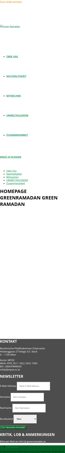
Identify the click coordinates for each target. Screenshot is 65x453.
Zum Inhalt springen (11, 1)
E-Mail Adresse (8, 385)
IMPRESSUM (12, 446)
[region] (32, 273)
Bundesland (6, 418)
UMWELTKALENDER (17, 180)
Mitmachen (12, 177)
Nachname (6, 407)
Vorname (5, 396)
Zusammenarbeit (15, 183)
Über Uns (11, 170)
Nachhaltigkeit (14, 173)
